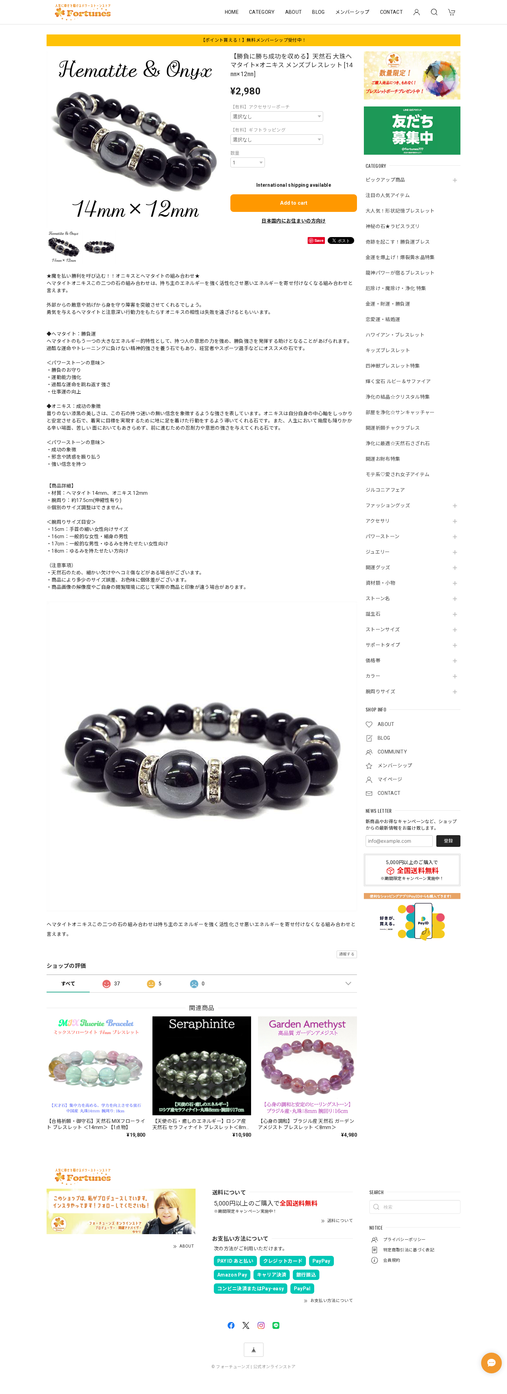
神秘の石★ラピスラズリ (393, 226)
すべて (68, 983)
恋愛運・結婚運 (383, 319)
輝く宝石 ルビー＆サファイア (398, 381)
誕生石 (373, 614)
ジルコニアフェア (385, 490)
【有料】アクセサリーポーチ (260, 107)
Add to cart (293, 203)
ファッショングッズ (388, 505)
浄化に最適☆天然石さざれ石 (398, 443)
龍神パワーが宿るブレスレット (400, 273)
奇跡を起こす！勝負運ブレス (398, 242)
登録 (448, 840)
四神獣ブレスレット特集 (393, 366)
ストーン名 (378, 598)
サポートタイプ (383, 645)
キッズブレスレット (388, 350)
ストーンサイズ (383, 629)
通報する (347, 954)
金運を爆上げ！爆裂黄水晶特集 (400, 257)
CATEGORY (262, 12)
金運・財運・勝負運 (388, 304)
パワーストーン (382, 536)
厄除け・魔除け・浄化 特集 (396, 288)
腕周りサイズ (380, 691)
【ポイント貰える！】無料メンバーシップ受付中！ (253, 40)
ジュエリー (378, 552)
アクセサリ (378, 521)
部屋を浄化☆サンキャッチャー (400, 412)
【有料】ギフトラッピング (258, 130)
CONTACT (391, 12)
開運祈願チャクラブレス (393, 428)
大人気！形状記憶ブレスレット (400, 211)
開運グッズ (378, 567)
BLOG (318, 12)
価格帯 (373, 660)
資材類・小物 (380, 583)
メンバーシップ (352, 12)
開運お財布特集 (383, 459)
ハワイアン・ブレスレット (395, 335)
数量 (235, 153)
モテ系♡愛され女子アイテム (397, 474)
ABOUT (293, 12)
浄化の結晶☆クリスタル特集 (398, 397)
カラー (373, 676)
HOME (232, 12)
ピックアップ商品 (385, 180)
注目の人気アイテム (388, 195)
